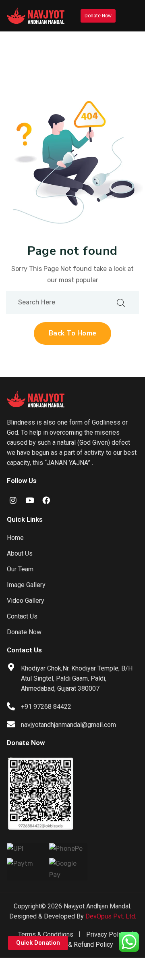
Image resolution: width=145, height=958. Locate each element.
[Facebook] (46, 500)
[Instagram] (13, 500)
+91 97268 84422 (46, 706)
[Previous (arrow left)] (14, 479)
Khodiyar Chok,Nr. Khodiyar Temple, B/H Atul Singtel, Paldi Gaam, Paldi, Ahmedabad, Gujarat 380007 (77, 678)
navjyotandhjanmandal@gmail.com (68, 725)
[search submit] (121, 302)
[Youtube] (29, 500)
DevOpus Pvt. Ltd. (110, 916)
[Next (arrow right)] (131, 479)
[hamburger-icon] (129, 15)
